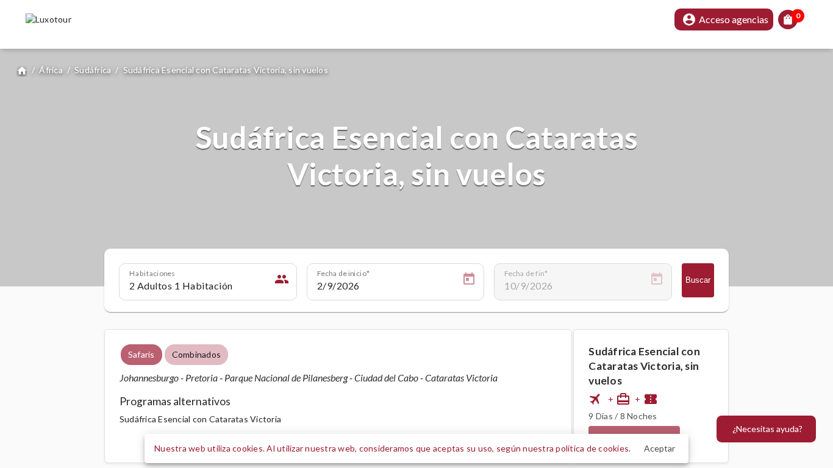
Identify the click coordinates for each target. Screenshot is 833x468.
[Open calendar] (469, 281)
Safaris (141, 354)
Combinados (196, 354)
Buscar (697, 280)
